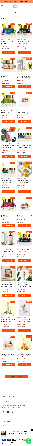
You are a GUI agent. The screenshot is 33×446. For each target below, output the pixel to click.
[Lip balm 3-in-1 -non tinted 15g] (8, 342)
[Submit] (26, 401)
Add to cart (8, 52)
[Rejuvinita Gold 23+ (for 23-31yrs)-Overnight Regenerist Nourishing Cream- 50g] (8, 99)
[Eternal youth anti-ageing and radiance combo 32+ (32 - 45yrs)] (8, 169)
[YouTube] (12, 412)
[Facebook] (3, 412)
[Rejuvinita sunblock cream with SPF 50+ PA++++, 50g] (24, 64)
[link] (11, 443)
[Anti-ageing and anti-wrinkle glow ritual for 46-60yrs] (24, 134)
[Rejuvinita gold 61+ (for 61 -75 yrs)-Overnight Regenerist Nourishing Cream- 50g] (8, 203)
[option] (16, 1)
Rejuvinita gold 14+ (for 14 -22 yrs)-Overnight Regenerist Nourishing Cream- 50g (18, 433)
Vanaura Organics (6, 39)
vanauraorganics (6, 248)
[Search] (28, 6)
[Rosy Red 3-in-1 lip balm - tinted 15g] (24, 99)
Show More (16, 376)
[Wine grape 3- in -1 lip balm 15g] (24, 203)
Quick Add (8, 260)
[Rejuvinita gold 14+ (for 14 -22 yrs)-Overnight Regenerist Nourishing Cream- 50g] (24, 238)
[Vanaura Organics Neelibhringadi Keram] (8, 238)
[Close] (32, 430)
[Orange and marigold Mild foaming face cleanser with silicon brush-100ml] (24, 169)
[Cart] (30, 6)
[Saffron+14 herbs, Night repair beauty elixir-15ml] (8, 273)
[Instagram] (8, 412)
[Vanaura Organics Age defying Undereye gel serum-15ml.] (24, 273)
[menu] (2, 6)
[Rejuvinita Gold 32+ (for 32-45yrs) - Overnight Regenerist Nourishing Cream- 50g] (24, 30)
